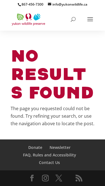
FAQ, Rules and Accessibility (49, 155)
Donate (35, 147)
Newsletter (60, 147)
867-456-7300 (32, 4)
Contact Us (49, 162)
